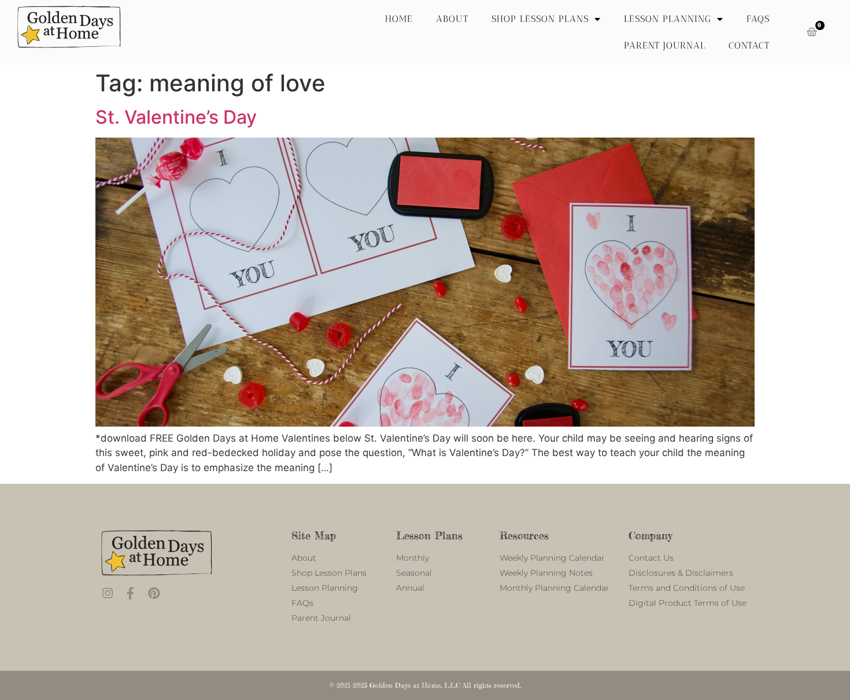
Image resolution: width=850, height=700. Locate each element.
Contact (749, 45)
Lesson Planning (667, 18)
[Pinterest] (153, 593)
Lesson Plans (429, 535)
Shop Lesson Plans (540, 18)
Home (399, 18)
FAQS (758, 18)
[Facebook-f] (130, 593)
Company (650, 535)
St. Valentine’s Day (176, 117)
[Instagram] (107, 593)
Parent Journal (664, 45)
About (452, 18)
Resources (524, 535)
